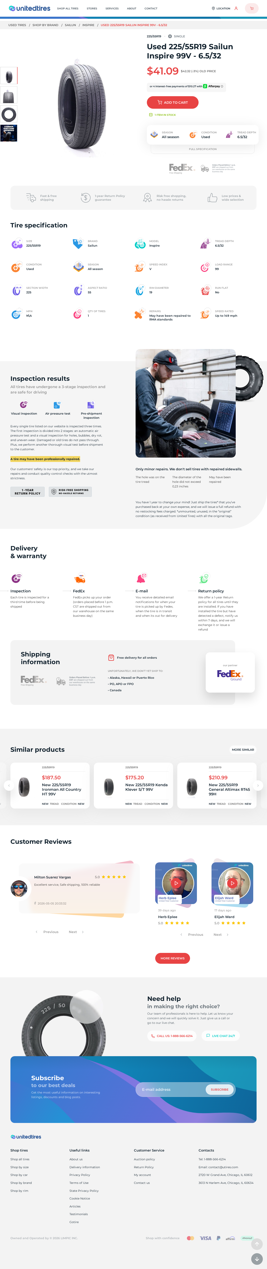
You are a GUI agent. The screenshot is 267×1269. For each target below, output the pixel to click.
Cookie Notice (79, 1198)
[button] (258, 785)
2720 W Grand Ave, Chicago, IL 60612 (225, 1175)
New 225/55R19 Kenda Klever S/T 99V (146, 787)
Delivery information (84, 1167)
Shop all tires (19, 1159)
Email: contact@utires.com (218, 1167)
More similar (243, 750)
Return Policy (144, 1167)
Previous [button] (50, 932)
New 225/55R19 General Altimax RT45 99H (229, 789)
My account (142, 1175)
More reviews (173, 958)
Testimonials (78, 1214)
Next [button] (73, 932)
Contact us (142, 1183)
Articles (75, 1206)
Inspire (88, 25)
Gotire (74, 1222)
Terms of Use (78, 1183)
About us (76, 1159)
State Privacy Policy (84, 1191)
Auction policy (144, 1159)
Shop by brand (46, 25)
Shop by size (19, 1167)
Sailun (71, 25)
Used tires (17, 25)
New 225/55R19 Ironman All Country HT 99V (61, 789)
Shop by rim (19, 1191)
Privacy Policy (79, 1175)
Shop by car (19, 1175)
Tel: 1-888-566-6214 (212, 1159)
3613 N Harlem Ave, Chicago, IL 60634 (226, 1183)
